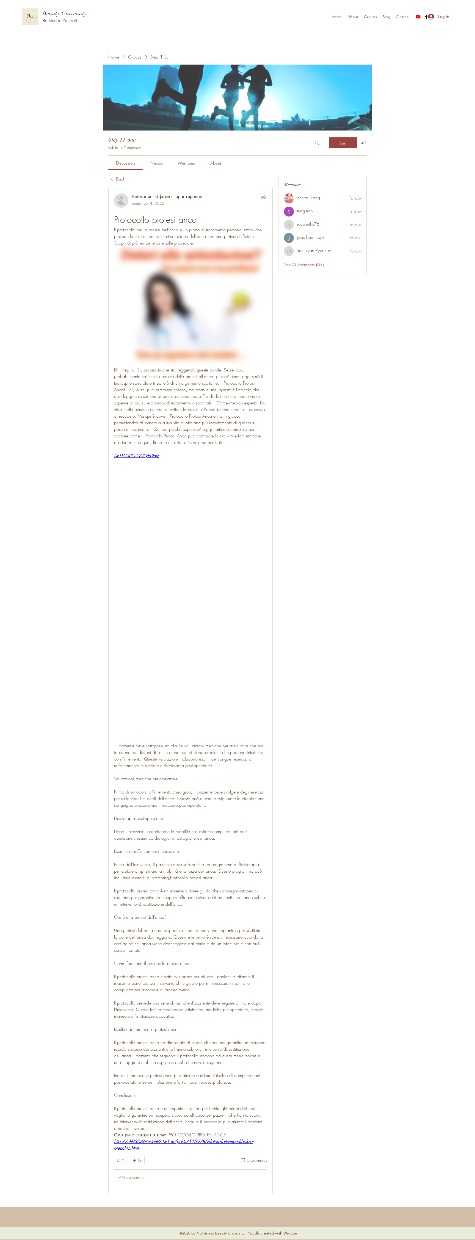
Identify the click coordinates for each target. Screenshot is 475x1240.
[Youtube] (418, 17)
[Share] (263, 196)
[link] (125, 163)
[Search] (317, 142)
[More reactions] (137, 1160)
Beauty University (65, 13)
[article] (190, 690)
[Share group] (363, 142)
